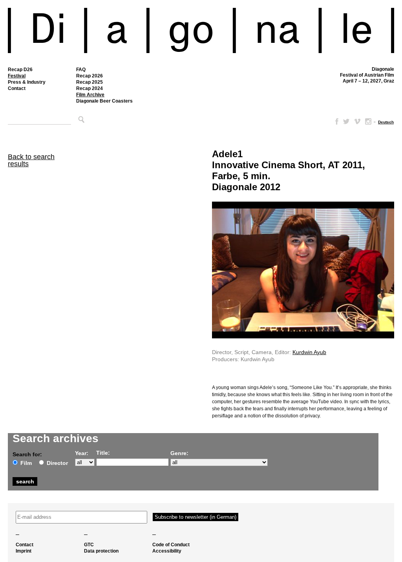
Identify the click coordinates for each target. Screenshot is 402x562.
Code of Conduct (171, 544)
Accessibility (166, 551)
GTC (89, 544)
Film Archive (90, 94)
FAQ (81, 69)
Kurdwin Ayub (309, 352)
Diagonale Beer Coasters (104, 101)
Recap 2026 (89, 76)
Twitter (346, 121)
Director (57, 463)
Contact (17, 88)
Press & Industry (27, 82)
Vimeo (357, 121)
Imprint (23, 551)
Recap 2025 (89, 82)
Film (26, 463)
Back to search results (31, 160)
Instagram (368, 121)
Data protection (101, 551)
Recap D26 (20, 69)
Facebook (335, 121)
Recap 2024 (89, 88)
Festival (17, 76)
